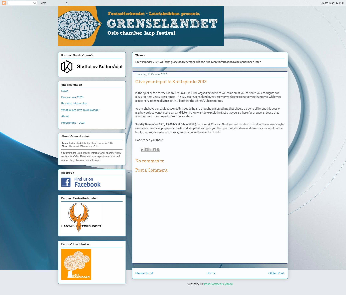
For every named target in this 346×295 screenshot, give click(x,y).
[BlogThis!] (147, 150)
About (65, 116)
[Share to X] (150, 150)
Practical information (74, 103)
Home (210, 273)
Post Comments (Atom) (218, 284)
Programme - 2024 (73, 122)
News (64, 90)
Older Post (276, 273)
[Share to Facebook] (154, 150)
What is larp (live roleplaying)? (80, 109)
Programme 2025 (72, 97)
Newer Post (144, 273)
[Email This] (143, 150)
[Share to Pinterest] (158, 150)
